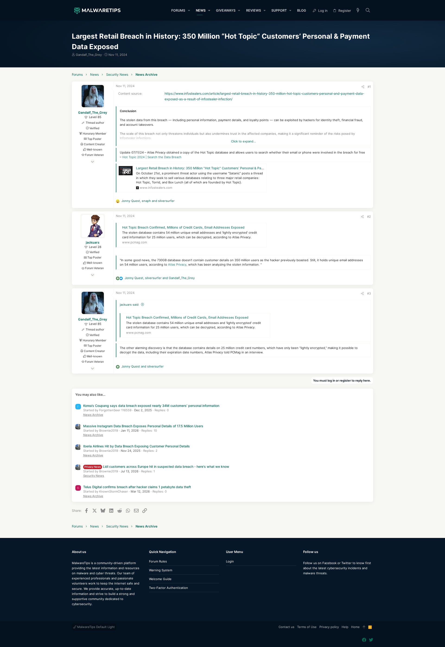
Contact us (286, 627)
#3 (369, 293)
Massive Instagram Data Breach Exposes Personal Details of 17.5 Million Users (143, 426)
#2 (369, 216)
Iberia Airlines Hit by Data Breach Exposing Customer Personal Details (136, 446)
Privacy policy (329, 627)
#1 (369, 86)
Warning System (160, 570)
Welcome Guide (160, 579)
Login (230, 561)
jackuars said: (129, 304)
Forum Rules (158, 561)
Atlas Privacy (176, 264)
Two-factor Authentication (168, 588)
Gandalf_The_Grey (89, 55)
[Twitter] (312, 582)
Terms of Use (307, 627)
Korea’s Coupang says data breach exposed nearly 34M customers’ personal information (151, 406)
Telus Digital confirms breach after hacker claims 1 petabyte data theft (137, 487)
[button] (189, 10)
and (142, 366)
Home (355, 627)
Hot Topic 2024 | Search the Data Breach (151, 157)
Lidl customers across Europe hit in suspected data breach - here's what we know (156, 466)
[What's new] (358, 11)
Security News (93, 475)
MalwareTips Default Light (95, 627)
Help (345, 627)
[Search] (368, 11)
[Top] (364, 627)
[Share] (363, 87)
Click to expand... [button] (243, 141)
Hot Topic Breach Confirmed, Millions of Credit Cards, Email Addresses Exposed (183, 227)
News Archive (93, 415)
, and (148, 201)
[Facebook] (305, 582)
